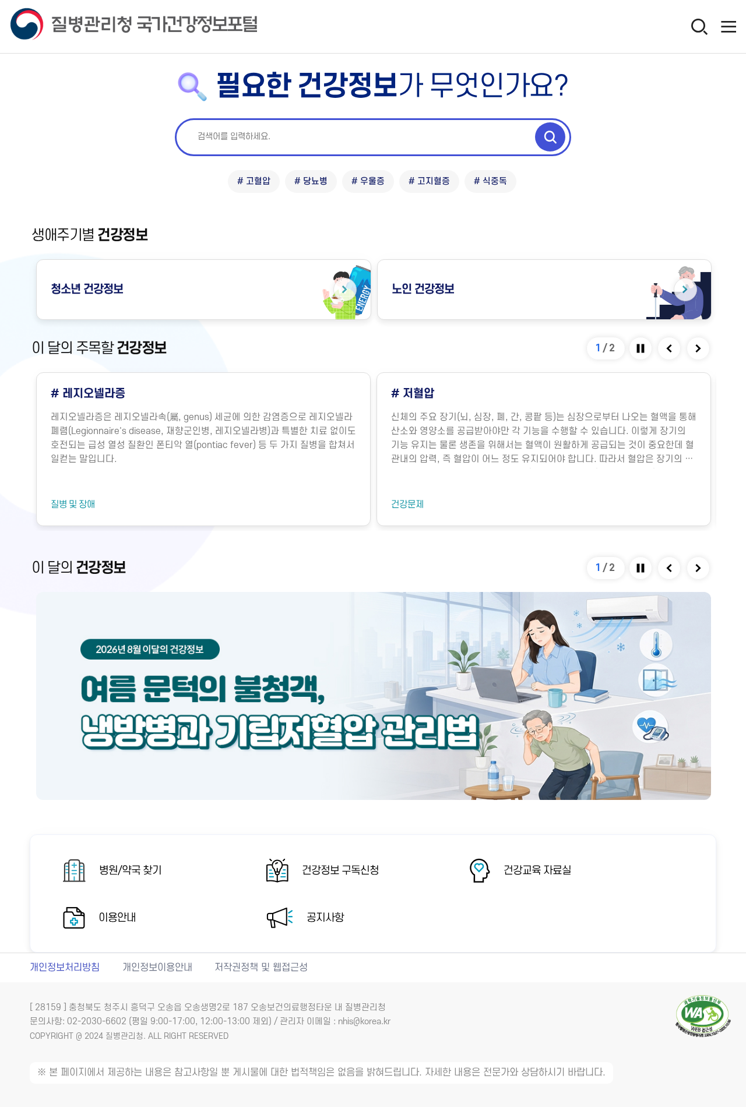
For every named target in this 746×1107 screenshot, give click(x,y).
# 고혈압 (253, 181)
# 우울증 (368, 181)
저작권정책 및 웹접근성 (261, 968)
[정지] (641, 348)
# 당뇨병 (311, 181)
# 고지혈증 (429, 181)
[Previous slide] (669, 348)
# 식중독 (490, 181)
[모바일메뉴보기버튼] (728, 26)
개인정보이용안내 (157, 968)
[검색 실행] (550, 136)
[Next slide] (699, 348)
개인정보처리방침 (65, 968)
